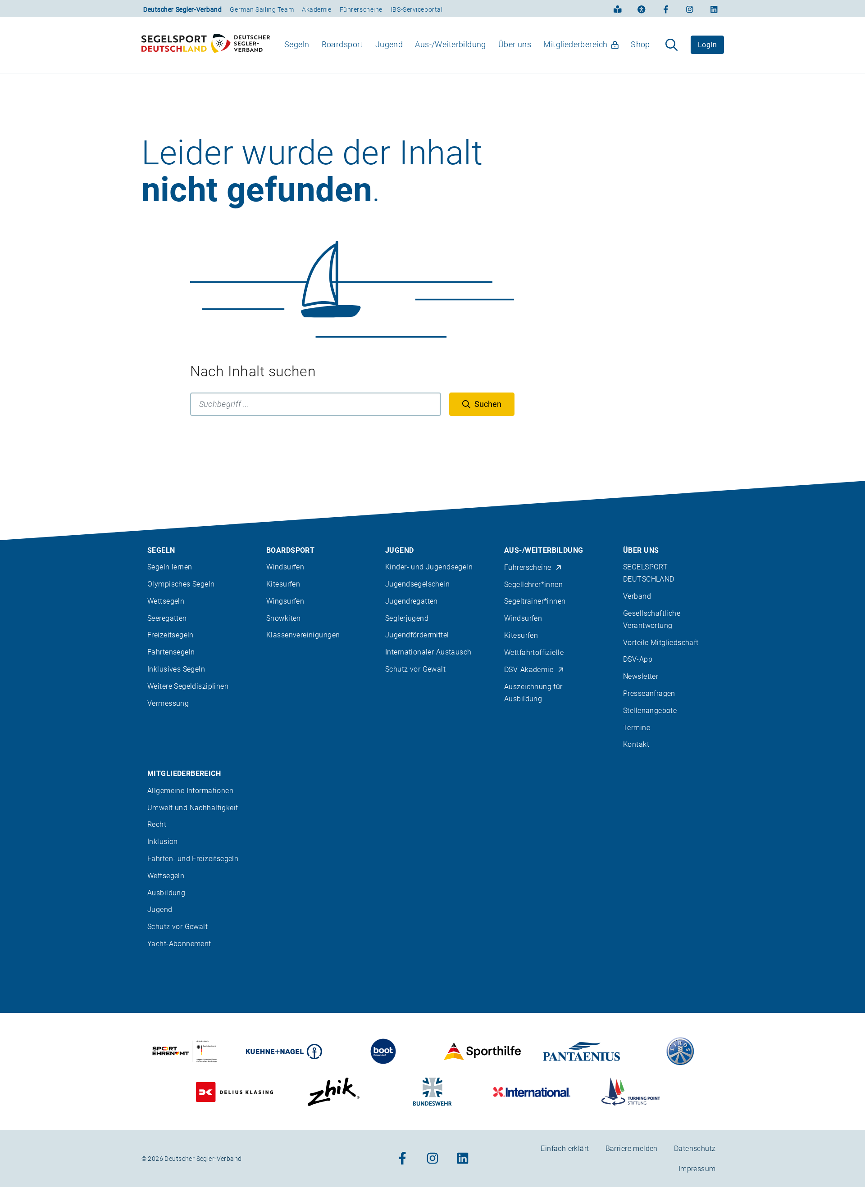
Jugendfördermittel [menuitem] (417, 635)
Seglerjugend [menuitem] (406, 618)
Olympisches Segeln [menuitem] (181, 584)
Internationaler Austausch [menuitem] (428, 652)
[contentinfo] (432, 834)
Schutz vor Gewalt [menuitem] (415, 669)
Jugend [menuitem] (389, 44)
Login (707, 45)
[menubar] (467, 45)
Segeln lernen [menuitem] (169, 567)
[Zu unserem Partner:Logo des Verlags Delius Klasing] (234, 1092)
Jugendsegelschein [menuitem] (417, 584)
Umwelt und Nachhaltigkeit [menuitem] (192, 807)
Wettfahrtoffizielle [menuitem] (534, 652)
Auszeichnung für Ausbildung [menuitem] (533, 692)
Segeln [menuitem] (297, 44)
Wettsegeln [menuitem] (165, 601)
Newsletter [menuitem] (640, 676)
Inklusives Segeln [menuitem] (176, 669)
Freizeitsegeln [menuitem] (170, 635)
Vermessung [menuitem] (168, 703)
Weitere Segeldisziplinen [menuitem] (187, 686)
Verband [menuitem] (637, 596)
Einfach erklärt (565, 1148)
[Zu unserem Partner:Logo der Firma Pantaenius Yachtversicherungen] (581, 1051)
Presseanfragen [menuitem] (649, 693)
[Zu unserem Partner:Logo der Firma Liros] (680, 1051)
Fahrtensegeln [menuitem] (171, 652)
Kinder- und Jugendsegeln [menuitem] (429, 567)
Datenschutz (695, 1148)
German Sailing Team (262, 9)
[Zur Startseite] (205, 45)
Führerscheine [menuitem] (527, 567)
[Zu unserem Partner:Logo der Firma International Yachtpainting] (531, 1092)
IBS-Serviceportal (417, 9)
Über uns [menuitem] (514, 44)
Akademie (316, 9)
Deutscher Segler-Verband (182, 9)
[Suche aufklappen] (671, 45)
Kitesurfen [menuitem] (283, 584)
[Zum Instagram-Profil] (690, 8)
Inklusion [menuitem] (162, 841)
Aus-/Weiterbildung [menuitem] (450, 44)
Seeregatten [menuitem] (167, 618)
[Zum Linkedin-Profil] (714, 8)
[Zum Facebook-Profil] (666, 8)
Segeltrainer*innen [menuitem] (535, 601)
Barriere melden (632, 1148)
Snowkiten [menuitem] (283, 618)
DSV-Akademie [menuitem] (528, 669)
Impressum (697, 1168)
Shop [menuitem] (640, 44)
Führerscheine (361, 9)
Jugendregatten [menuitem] (411, 601)
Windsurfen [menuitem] (285, 567)
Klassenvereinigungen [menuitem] (303, 635)
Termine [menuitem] (636, 727)
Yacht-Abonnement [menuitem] (179, 943)
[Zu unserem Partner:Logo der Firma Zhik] (333, 1092)
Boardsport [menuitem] (342, 44)
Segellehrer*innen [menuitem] (533, 584)
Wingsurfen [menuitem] (285, 601)
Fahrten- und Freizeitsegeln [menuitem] (192, 858)
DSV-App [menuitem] (637, 659)
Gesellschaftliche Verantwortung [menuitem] (651, 619)
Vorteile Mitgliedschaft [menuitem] (661, 642)
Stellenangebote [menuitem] (650, 710)
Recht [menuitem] (156, 824)
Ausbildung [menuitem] (166, 893)
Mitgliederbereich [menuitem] (575, 44)
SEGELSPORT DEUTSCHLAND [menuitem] (648, 573)
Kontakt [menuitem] (636, 744)
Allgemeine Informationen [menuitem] (190, 790)
